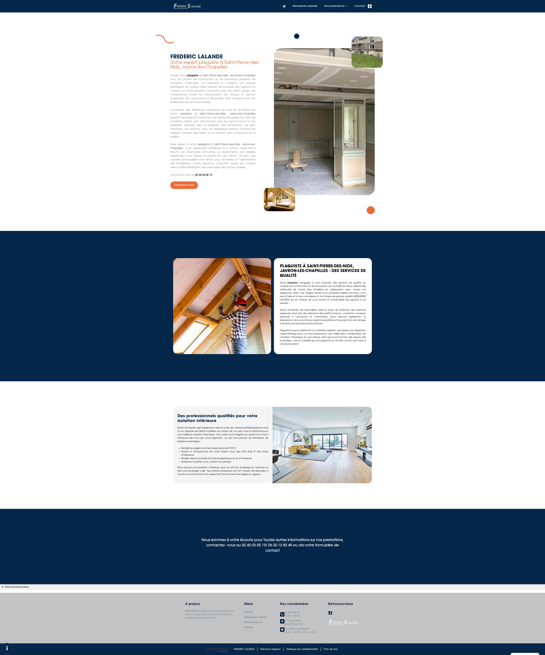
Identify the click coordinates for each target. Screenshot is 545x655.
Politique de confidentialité (302, 649)
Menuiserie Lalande (305, 6)
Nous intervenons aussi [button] (17, 587)
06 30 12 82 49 (291, 616)
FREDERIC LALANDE (244, 649)
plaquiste (192, 75)
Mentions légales (270, 649)
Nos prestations (334, 6)
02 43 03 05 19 (203, 175)
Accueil (248, 612)
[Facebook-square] (370, 6)
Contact (359, 6)
